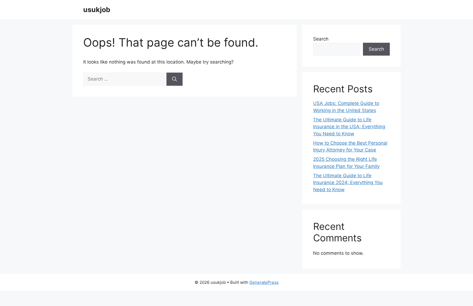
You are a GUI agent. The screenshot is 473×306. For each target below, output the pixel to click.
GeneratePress (264, 282)
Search (320, 39)
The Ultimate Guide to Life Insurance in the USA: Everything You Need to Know (349, 126)
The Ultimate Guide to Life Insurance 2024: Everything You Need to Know (348, 182)
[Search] (174, 79)
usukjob (96, 9)
